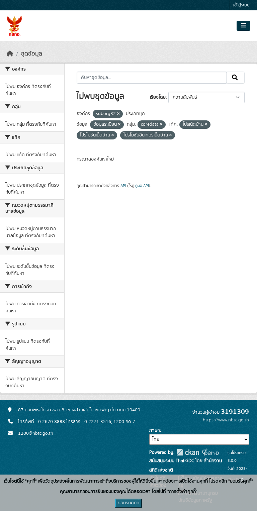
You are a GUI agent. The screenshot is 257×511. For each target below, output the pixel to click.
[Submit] (235, 78)
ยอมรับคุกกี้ (128, 503)
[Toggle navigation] (243, 26)
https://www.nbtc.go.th (226, 420)
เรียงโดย (158, 97)
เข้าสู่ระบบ (241, 5)
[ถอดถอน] (118, 114)
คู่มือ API (142, 186)
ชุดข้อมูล (31, 53)
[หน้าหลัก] (10, 53)
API (123, 186)
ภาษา (154, 430)
